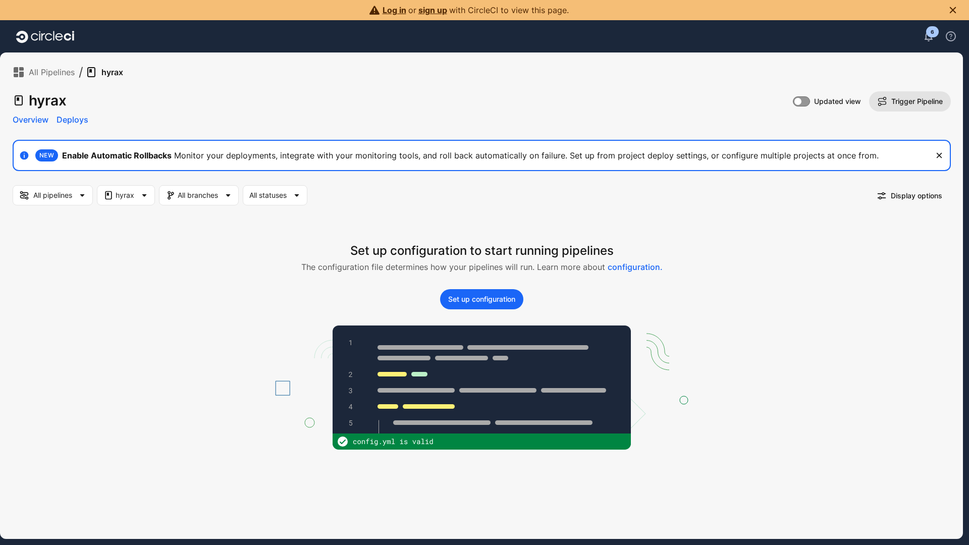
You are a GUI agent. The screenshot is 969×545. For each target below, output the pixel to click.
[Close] (939, 155)
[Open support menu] (951, 36)
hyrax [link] (112, 72)
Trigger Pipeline (917, 101)
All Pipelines (52, 72)
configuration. (635, 267)
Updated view (837, 101)
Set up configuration (481, 299)
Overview (30, 120)
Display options (916, 195)
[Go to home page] (45, 36)
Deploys (72, 120)
